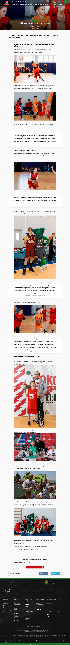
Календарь (32, 4)
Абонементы (5, 600)
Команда (37, 4)
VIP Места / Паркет (6, 602)
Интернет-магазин (20, 4)
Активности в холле (17, 615)
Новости (27, 4)
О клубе (15, 599)
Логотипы (15, 607)
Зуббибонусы (16, 616)
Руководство (16, 602)
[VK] (16, 2)
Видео (26, 619)
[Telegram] (18, 2)
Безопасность (16, 620)
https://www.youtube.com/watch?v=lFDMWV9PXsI (24, 562)
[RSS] (20, 2)
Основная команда (6, 607)
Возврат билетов (6, 603)
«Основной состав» (39, 607)
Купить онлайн (5, 599)
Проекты (55, 4)
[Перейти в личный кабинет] (62, 1)
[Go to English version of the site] (13, 1)
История (15, 600)
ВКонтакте (42, 573)
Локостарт (38, 603)
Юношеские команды (7, 612)
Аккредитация (27, 602)
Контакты (15, 609)
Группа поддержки (17, 603)
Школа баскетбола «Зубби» (39, 605)
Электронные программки (27, 616)
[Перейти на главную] (6, 3)
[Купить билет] (65, 1)
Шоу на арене (16, 617)
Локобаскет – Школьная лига (40, 600)
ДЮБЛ (4, 611)
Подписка (49, 597)
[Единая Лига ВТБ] (23, 1)
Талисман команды (17, 604)
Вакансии (16, 608)
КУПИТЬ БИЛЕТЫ (31, 567)
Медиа (51, 4)
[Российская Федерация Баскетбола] (27, 1)
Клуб (41, 4)
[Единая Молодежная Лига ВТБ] (25, 1)
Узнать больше (35, 644)
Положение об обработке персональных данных (40, 640)
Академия (60, 4)
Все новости (27, 606)
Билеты (13, 4)
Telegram (54, 573)
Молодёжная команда (7, 610)
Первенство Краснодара (40, 602)
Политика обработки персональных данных (23, 640)
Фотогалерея (27, 618)
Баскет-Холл (46, 4)
